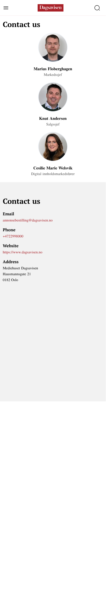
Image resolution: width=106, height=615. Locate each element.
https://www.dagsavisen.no (22, 252)
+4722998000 (13, 236)
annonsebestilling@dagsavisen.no (28, 220)
